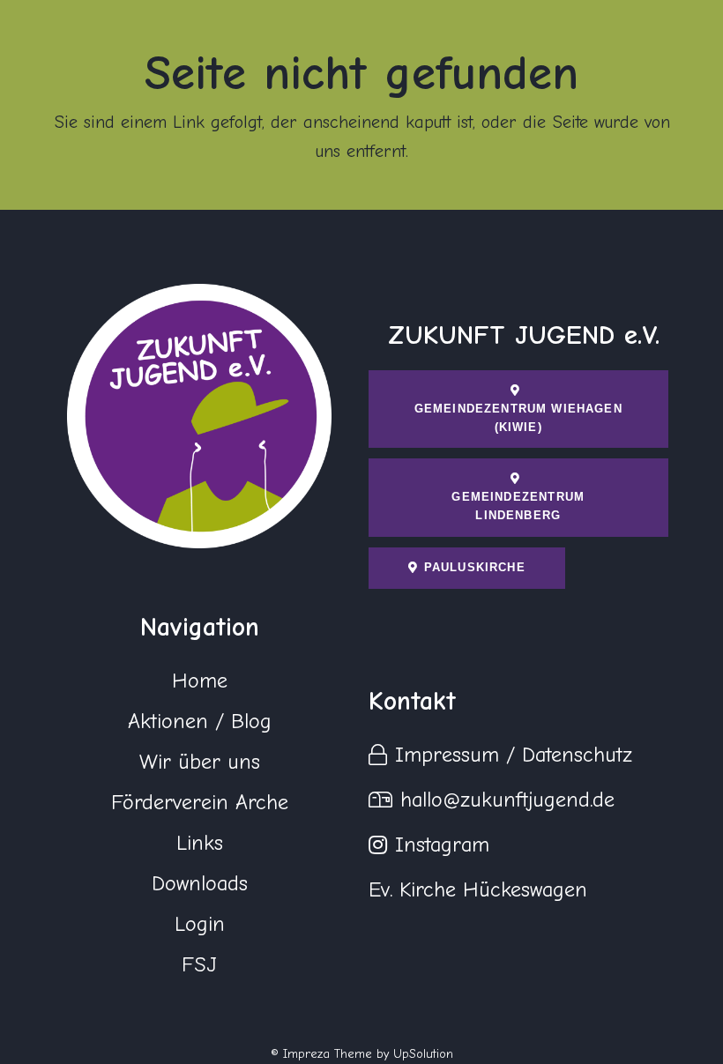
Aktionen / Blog (200, 721)
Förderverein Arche (199, 802)
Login (200, 923)
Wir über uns (199, 761)
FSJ (199, 964)
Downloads (200, 883)
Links (199, 842)
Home (199, 680)
